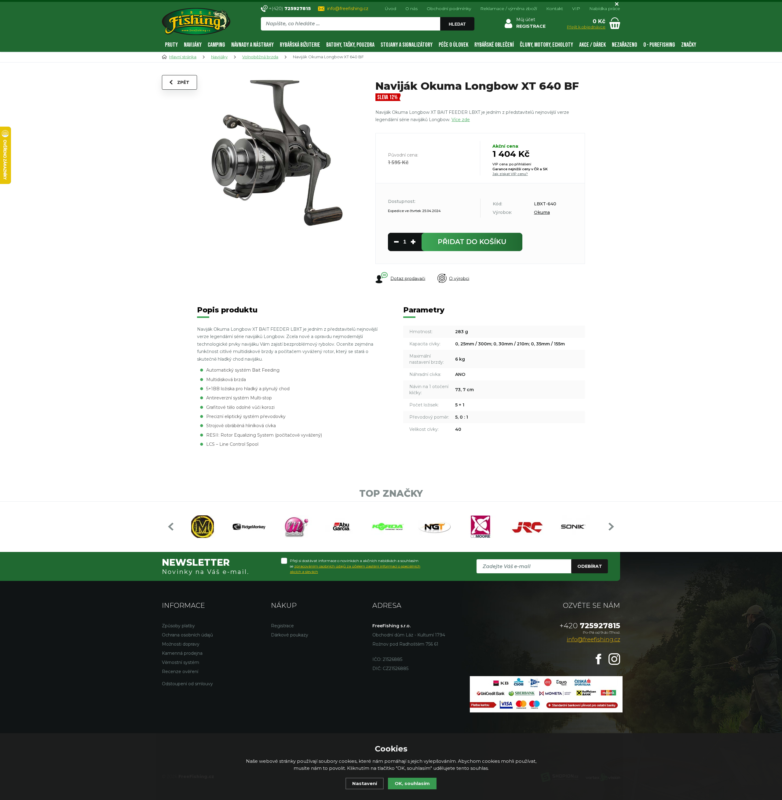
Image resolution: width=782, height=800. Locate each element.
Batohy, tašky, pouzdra (350, 45)
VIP (576, 8)
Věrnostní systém (180, 662)
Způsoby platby (178, 626)
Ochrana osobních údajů (187, 635)
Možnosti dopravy (180, 644)
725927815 (590, 625)
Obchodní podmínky (449, 8)
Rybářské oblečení (494, 45)
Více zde (460, 119)
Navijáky (193, 45)
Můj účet (525, 19)
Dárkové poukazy (289, 635)
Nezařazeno (624, 45)
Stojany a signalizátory (407, 45)
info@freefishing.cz (347, 8)
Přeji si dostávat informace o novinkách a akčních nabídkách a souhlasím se (355, 566)
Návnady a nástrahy (252, 45)
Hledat (457, 24)
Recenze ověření (180, 671)
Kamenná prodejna (182, 653)
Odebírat (589, 566)
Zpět (183, 82)
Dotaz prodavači (407, 278)
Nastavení (364, 783)
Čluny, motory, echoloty (546, 45)
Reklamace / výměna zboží (508, 8)
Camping (216, 45)
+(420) (290, 8)
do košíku (472, 242)
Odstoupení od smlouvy (187, 683)
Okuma (542, 212)
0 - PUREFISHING (659, 45)
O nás (411, 8)
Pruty (171, 45)
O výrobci (459, 278)
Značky (688, 45)
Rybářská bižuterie (300, 45)
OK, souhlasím (412, 783)
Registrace (282, 626)
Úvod (390, 8)
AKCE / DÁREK (592, 45)
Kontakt (554, 8)
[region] (367, 36)
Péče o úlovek (453, 45)
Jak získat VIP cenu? (510, 174)
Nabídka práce (604, 8)
